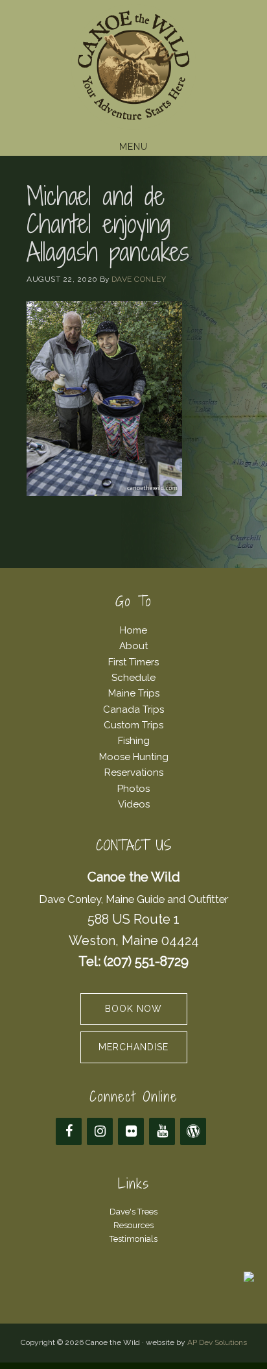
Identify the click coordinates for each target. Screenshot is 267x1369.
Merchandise (133, 1047)
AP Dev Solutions (217, 1342)
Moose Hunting (133, 757)
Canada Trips (133, 709)
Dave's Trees (133, 1211)
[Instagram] (100, 1131)
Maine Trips (133, 693)
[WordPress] (193, 1131)
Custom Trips (133, 725)
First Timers (133, 662)
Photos (133, 789)
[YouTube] (162, 1131)
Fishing (134, 740)
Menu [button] (133, 147)
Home (133, 630)
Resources (133, 1225)
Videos (134, 804)
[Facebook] (69, 1131)
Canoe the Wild (133, 67)
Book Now (133, 1009)
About (133, 646)
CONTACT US (134, 845)
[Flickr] (131, 1131)
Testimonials (133, 1239)
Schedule (133, 678)
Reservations (133, 772)
